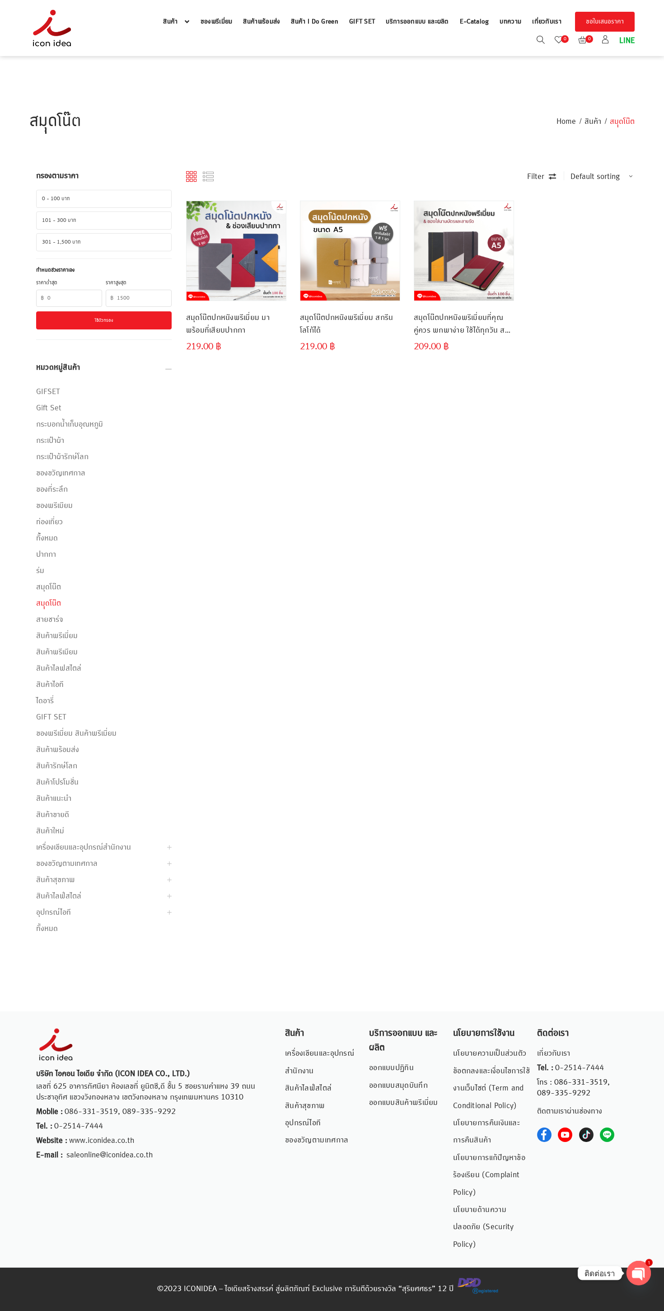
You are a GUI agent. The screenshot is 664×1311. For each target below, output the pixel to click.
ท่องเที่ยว (49, 522)
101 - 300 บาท (59, 220)
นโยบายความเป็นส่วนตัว (489, 1053)
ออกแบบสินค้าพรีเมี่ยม (403, 1103)
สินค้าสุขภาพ (55, 880)
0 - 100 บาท (56, 199)
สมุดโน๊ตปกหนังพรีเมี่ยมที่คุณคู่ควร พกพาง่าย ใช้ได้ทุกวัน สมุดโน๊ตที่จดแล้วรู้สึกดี (464, 324)
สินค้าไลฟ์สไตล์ (58, 896)
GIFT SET (362, 22)
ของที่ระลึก (52, 489)
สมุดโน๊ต (48, 587)
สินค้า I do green (314, 22)
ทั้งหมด (47, 929)
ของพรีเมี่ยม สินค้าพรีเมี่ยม (76, 733)
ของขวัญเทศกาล (60, 473)
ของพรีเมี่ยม (217, 22)
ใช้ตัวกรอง (104, 320)
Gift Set (48, 408)
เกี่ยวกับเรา (546, 22)
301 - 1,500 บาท (61, 242)
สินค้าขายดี (52, 815)
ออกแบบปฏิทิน (391, 1068)
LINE (626, 41)
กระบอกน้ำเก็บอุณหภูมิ (69, 424)
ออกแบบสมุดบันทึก (398, 1085)
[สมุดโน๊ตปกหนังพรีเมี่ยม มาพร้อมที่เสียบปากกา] (236, 251)
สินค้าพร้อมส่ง (261, 22)
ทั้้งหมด (47, 538)
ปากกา (46, 554)
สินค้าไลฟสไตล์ (58, 668)
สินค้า (170, 22)
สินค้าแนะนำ (53, 798)
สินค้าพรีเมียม (57, 652)
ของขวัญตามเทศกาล (67, 863)
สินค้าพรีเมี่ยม (57, 636)
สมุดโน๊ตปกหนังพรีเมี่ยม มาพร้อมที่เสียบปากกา (228, 324)
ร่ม (40, 571)
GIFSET (48, 392)
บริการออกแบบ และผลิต (417, 22)
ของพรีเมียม (54, 506)
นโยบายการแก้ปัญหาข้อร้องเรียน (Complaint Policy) (489, 1175)
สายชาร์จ (49, 619)
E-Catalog (474, 22)
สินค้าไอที (50, 685)
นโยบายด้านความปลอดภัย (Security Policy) (483, 1227)
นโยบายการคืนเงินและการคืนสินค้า (486, 1131)
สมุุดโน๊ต (48, 603)
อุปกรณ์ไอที (53, 912)
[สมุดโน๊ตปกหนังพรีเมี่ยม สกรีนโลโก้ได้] (350, 251)
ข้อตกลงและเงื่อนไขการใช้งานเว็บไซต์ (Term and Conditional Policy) (491, 1088)
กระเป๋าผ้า (50, 440)
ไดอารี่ (45, 701)
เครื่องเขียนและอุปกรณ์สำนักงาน (83, 847)
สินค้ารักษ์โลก (56, 766)
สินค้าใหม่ (50, 831)
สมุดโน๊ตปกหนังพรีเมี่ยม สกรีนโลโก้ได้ (346, 324)
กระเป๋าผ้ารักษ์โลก (62, 457)
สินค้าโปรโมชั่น (57, 782)
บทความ (510, 22)
